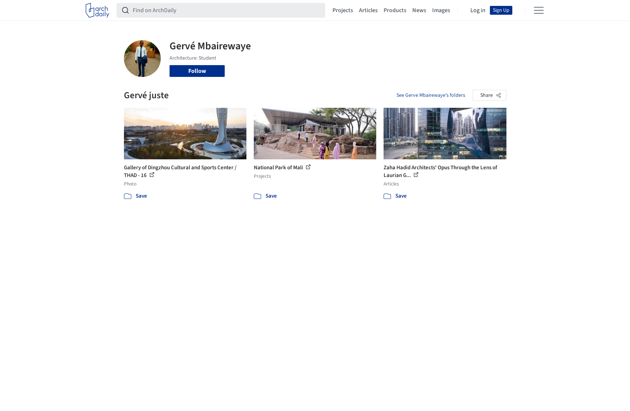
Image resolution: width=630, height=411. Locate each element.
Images (441, 10)
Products (395, 10)
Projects (342, 10)
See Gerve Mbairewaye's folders (430, 95)
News (419, 10)
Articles (368, 10)
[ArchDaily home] (97, 10)
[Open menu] (539, 10)
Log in (477, 10)
